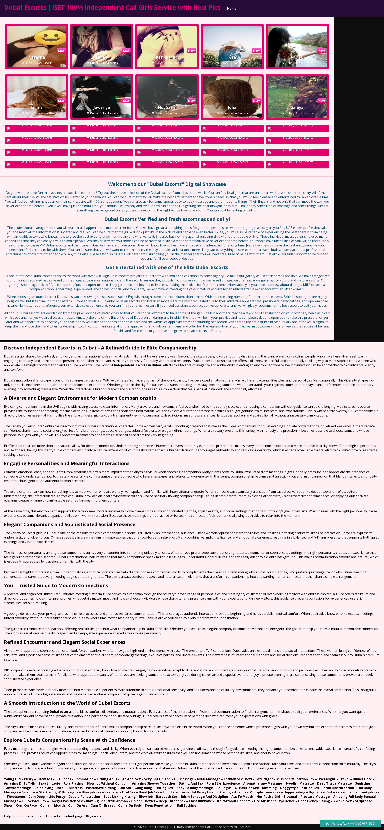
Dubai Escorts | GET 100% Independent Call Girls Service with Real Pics (112, 7)
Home (232, 8)
